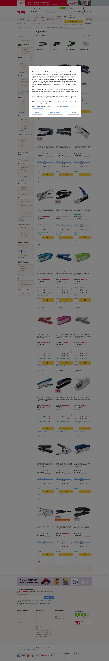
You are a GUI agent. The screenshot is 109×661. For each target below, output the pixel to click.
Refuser (37, 112)
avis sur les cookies (38, 108)
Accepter (73, 112)
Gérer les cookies (55, 112)
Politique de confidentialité (70, 106)
